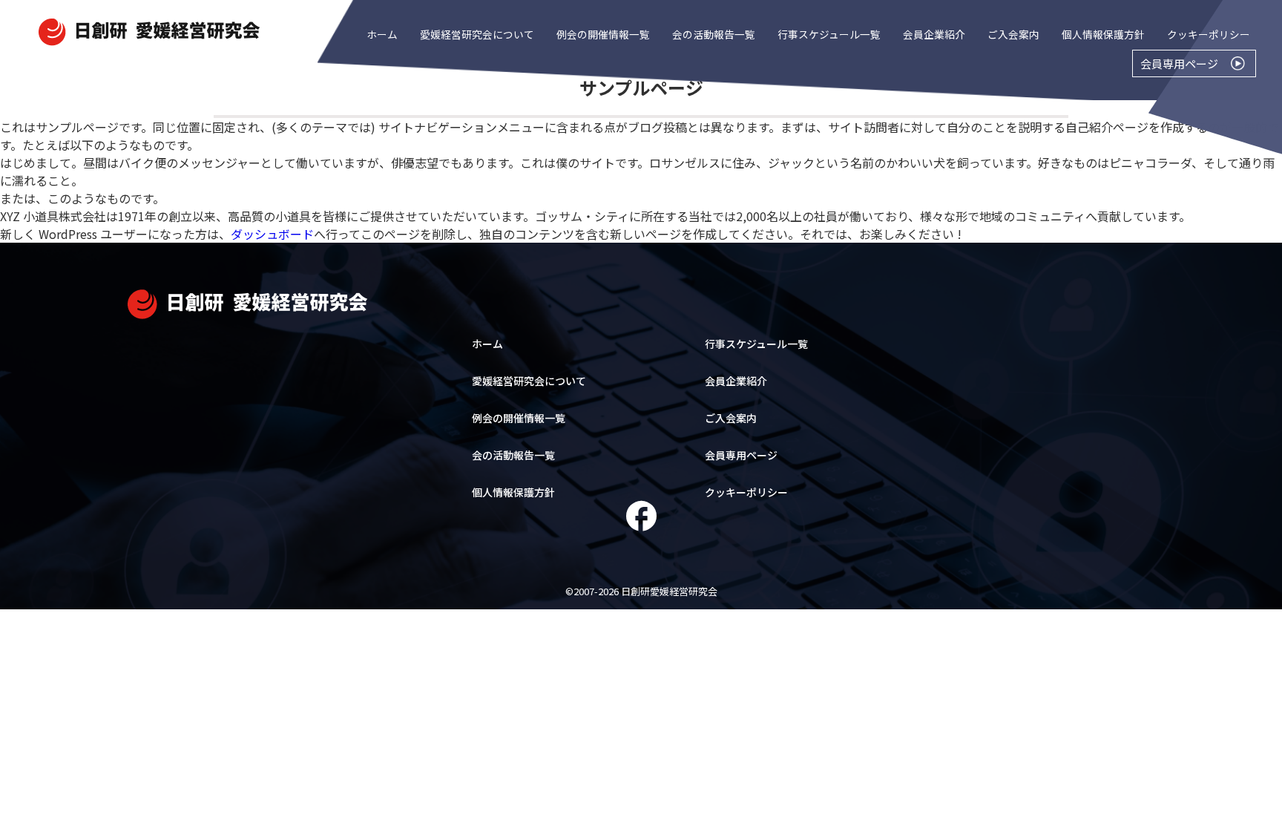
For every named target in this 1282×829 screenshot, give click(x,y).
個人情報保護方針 (1103, 34)
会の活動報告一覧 (713, 34)
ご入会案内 (1013, 34)
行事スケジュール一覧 (829, 34)
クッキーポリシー (1208, 34)
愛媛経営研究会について (477, 34)
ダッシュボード (272, 234)
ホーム (382, 34)
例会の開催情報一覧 (603, 34)
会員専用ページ (741, 455)
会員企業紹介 (934, 34)
